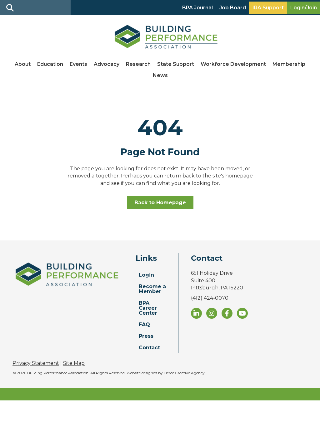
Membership (288, 64)
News (160, 75)
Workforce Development (233, 64)
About (23, 64)
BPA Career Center (148, 308)
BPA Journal (197, 8)
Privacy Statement (35, 363)
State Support (175, 64)
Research (138, 64)
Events (78, 64)
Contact (149, 348)
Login (146, 275)
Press (146, 336)
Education (50, 64)
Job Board (232, 8)
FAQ (144, 324)
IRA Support (268, 8)
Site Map (74, 363)
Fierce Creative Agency (184, 372)
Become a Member (152, 288)
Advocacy (106, 64)
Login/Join (303, 8)
